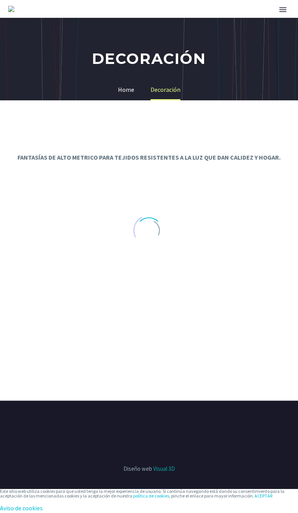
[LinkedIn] (154, 422)
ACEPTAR (263, 496)
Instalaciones (215, 20)
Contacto (271, 20)
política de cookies (151, 496)
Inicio (80, 20)
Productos (157, 20)
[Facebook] (144, 422)
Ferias (113, 20)
